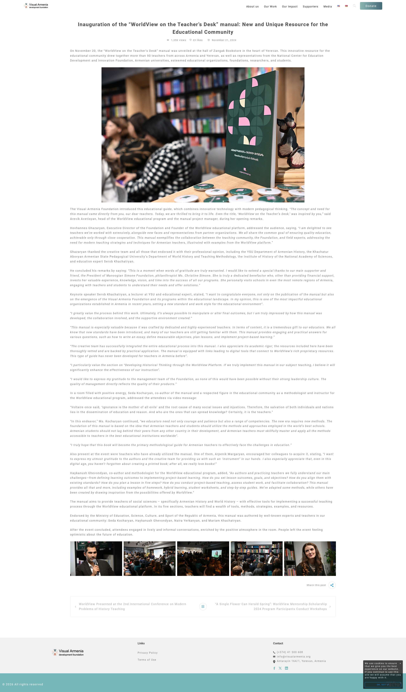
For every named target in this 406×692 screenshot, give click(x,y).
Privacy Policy (148, 652)
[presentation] (66, 558)
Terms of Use (147, 659)
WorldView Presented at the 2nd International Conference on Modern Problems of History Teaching (132, 606)
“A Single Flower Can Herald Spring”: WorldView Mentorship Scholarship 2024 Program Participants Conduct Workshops (271, 606)
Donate (371, 6)
